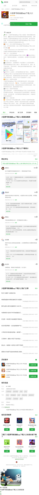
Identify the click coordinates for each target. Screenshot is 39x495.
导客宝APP (19, 425)
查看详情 (33, 365)
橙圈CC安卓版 (7, 425)
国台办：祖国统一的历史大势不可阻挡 (12, 345)
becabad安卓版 (19, 447)
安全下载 (28, 24)
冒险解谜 (13, 395)
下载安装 (21, 17)
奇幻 (7, 395)
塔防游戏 (24, 395)
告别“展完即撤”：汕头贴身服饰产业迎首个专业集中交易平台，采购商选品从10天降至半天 (12, 325)
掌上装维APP (32, 447)
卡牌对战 (8, 391)
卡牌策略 (15, 399)
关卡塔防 (8, 399)
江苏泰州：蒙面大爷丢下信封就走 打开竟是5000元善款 (12, 338)
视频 (35, 112)
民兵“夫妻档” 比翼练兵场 (8, 293)
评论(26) (11, 112)
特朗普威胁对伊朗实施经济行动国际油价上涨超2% (12, 299)
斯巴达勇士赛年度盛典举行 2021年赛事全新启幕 (12, 306)
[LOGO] (4, 2)
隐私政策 (7, 407)
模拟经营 (31, 395)
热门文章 (20, 112)
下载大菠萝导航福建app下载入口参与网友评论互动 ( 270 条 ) (19, 163)
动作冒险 (15, 391)
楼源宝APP (7, 447)
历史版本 (28, 112)
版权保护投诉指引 (19, 459)
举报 (0, 493)
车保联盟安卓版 (32, 425)
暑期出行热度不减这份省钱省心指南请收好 (12, 352)
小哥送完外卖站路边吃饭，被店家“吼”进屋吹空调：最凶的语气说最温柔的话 (12, 332)
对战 (21, 391)
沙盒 (25, 391)
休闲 (19, 395)
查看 (7, 429)
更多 (36, 159)
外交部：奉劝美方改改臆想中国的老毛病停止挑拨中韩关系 (12, 319)
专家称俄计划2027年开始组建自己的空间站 (12, 312)
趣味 (21, 399)
